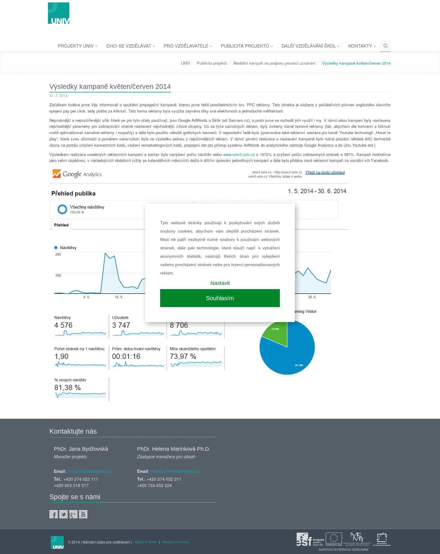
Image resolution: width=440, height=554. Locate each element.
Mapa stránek (145, 541)
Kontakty (360, 46)
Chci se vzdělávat (129, 46)
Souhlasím (220, 298)
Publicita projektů (245, 46)
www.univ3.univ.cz (239, 154)
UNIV (185, 63)
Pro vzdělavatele (187, 46)
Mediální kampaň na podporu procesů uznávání (274, 63)
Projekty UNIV (76, 46)
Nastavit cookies (175, 541)
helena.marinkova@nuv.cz (176, 471)
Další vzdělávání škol (309, 46)
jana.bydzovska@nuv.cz (90, 471)
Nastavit (220, 283)
